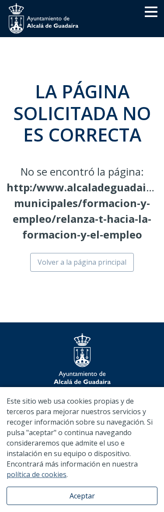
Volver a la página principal (82, 262)
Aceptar (82, 496)
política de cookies (36, 474)
